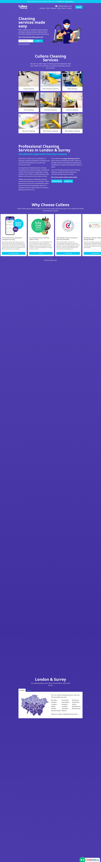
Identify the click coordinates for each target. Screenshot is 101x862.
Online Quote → (69, 1)
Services (42, 8)
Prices (48, 8)
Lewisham (65, 708)
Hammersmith (56, 711)
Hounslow (65, 700)
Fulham (53, 708)
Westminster (76, 708)
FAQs (59, 8)
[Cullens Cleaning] (22, 7)
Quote (79, 7)
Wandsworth (76, 706)
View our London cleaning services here (64, 714)
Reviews (53, 8)
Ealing (53, 706)
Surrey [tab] (29, 690)
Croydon (54, 704)
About (63, 8)
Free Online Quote (14, 253)
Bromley (54, 700)
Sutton (74, 704)
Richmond (75, 700)
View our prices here (24, 44)
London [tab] (22, 690)
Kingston (65, 704)
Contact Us (68, 181)
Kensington (65, 702)
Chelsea (53, 702)
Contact (69, 8)
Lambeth (65, 706)
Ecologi (41, 253)
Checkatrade (68, 253)
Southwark (75, 702)
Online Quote (56, 181)
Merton (64, 711)
